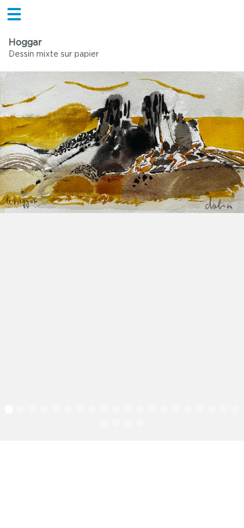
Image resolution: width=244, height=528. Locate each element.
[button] (9, 409)
